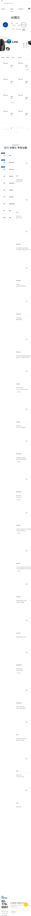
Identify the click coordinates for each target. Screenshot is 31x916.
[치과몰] (2, 3)
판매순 (13, 57)
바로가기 (13, 911)
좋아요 (12, 67)
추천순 (8, 57)
